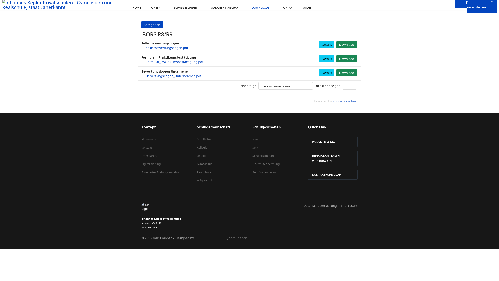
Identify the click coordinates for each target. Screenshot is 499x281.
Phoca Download (345, 101)
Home (137, 7)
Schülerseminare (263, 155)
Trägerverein (205, 180)
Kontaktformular (326, 174)
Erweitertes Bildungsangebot (160, 172)
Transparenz (149, 155)
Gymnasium (204, 164)
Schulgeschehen (186, 7)
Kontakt (287, 7)
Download (346, 45)
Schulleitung (205, 139)
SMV (255, 147)
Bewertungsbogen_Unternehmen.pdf (173, 76)
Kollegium (203, 147)
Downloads (260, 7)
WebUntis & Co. (323, 141)
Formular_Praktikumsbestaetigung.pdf (174, 62)
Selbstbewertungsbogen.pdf (167, 48)
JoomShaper (237, 238)
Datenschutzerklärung (320, 206)
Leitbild (202, 155)
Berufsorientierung (265, 172)
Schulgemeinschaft (225, 7)
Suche (307, 7)
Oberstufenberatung (266, 164)
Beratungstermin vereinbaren (326, 158)
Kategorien (152, 25)
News (256, 139)
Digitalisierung (151, 164)
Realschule (204, 172)
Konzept (156, 7)
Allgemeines (149, 139)
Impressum (349, 206)
